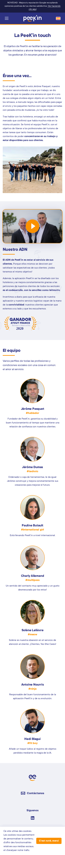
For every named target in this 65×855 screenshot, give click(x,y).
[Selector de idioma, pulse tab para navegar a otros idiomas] (58, 18)
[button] (7, 18)
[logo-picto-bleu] (32, 778)
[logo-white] (32, 18)
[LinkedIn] (32, 818)
